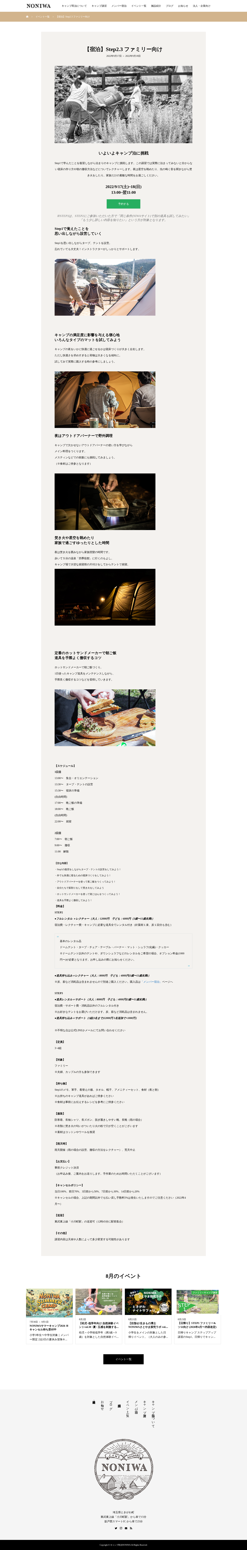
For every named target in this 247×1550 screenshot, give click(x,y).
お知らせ (183, 6)
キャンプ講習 (99, 6)
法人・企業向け (202, 6)
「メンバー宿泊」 (151, 981)
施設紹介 (156, 6)
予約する (123, 203)
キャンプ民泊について (74, 6)
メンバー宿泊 (119, 6)
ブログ (169, 6)
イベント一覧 (138, 6)
